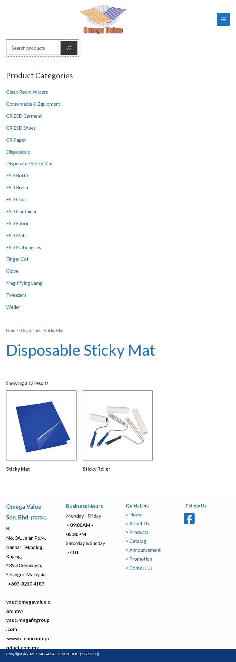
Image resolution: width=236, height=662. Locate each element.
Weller (13, 307)
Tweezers (16, 295)
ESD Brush (17, 187)
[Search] (69, 48)
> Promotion (139, 559)
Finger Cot (17, 259)
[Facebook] (189, 518)
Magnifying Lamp (24, 283)
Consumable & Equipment (33, 104)
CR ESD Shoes (21, 128)
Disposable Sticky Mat (29, 163)
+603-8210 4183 (26, 583)
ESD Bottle (17, 175)
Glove (12, 271)
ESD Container (21, 211)
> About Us (137, 523)
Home (12, 330)
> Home (134, 514)
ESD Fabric (17, 223)
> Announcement (143, 550)
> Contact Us (139, 567)
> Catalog (136, 541)
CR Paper (16, 140)
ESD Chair (16, 199)
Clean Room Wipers (27, 92)
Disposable (18, 152)
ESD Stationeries (23, 247)
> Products (137, 532)
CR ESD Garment (24, 116)
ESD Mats (16, 235)
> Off (72, 552)
